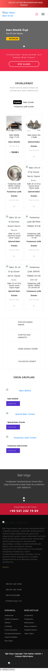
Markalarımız (29, 622)
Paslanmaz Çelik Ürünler (24, 106)
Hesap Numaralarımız (13, 633)
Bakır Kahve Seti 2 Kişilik (33, 136)
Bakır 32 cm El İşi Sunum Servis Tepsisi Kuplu (14, 285)
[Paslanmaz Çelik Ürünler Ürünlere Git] (24, 437)
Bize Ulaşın (9, 641)
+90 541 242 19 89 (24, 511)
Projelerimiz (28, 619)
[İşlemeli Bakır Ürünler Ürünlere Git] (24, 414)
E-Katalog (8, 626)
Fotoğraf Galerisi (30, 630)
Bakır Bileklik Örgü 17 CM (14, 136)
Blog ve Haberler (30, 626)
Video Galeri (29, 633)
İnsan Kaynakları (11, 630)
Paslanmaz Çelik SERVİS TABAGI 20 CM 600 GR (33, 285)
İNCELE (15, 128)
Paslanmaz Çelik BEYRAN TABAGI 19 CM (34, 235)
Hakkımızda (9, 615)
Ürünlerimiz (28, 615)
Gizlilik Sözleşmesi (11, 619)
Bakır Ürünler (28, 102)
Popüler (17, 102)
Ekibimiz (8, 622)
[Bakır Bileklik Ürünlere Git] (24, 390)
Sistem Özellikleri (11, 637)
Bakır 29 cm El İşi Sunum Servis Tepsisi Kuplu (34, 186)
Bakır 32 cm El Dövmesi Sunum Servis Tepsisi (14, 235)
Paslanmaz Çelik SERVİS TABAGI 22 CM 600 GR (14, 186)
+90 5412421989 (12, 595)
